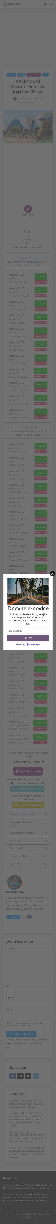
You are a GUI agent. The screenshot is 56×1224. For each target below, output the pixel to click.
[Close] (52, 573)
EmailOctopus (34, 644)
